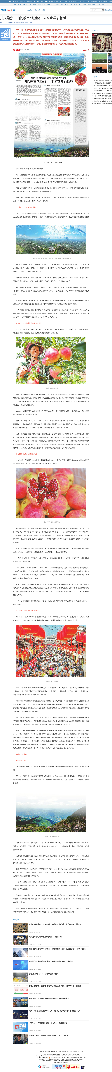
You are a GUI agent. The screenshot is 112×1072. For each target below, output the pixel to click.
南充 (62, 4)
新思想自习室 (31, 1)
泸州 (30, 4)
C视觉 (100, 1)
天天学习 (22, 1)
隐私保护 (69, 1051)
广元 (43, 4)
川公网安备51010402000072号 (57, 1057)
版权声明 (47, 1051)
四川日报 (21, 22)
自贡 (19, 4)
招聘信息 (64, 1051)
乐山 (57, 4)
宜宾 (66, 4)
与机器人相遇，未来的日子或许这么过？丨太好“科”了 (50, 1035)
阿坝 (98, 4)
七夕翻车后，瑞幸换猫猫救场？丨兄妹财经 (45, 937)
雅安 (84, 4)
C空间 (105, 1)
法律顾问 (75, 1051)
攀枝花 (25, 4)
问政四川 (74, 1)
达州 (75, 4)
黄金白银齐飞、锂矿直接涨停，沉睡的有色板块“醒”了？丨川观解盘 (55, 986)
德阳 (34, 4)
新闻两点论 (59, 1)
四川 (79, 1)
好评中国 (52, 1)
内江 (52, 4)
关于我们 (42, 1051)
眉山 (89, 4)
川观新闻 (67, 1)
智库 (42, 1)
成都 (15, 4)
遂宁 (48, 4)
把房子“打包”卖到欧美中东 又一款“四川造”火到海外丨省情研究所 (54, 1011)
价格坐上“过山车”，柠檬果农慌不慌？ (44, 974)
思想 (37, 1)
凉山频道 (30, 10)
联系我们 (58, 1051)
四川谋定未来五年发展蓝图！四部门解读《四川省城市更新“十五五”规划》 (58, 949)
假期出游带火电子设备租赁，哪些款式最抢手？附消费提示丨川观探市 (56, 924)
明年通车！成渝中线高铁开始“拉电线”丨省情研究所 (49, 998)
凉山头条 (37, 10)
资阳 (93, 4)
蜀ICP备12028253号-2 (42, 1057)
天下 (84, 1)
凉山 (107, 4)
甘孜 (103, 4)
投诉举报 (80, 1051)
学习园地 (15, 1)
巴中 (80, 4)
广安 (71, 4)
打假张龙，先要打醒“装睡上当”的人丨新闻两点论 (48, 1023)
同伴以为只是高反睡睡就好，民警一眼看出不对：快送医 (51, 961)
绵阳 (39, 4)
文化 (88, 1)
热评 (46, 1)
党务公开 (94, 1)
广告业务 (53, 1051)
